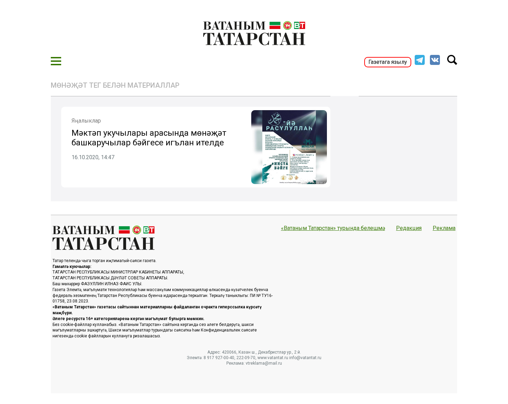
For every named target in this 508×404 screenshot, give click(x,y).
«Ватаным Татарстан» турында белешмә (333, 228)
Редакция (409, 228)
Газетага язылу (387, 62)
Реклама (444, 228)
